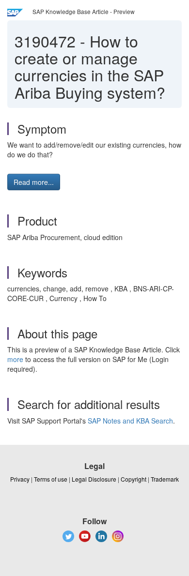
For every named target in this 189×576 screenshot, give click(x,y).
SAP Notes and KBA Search (130, 420)
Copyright (133, 479)
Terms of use (50, 479)
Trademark (165, 479)
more (15, 359)
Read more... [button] (34, 182)
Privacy (20, 479)
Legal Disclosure (94, 479)
